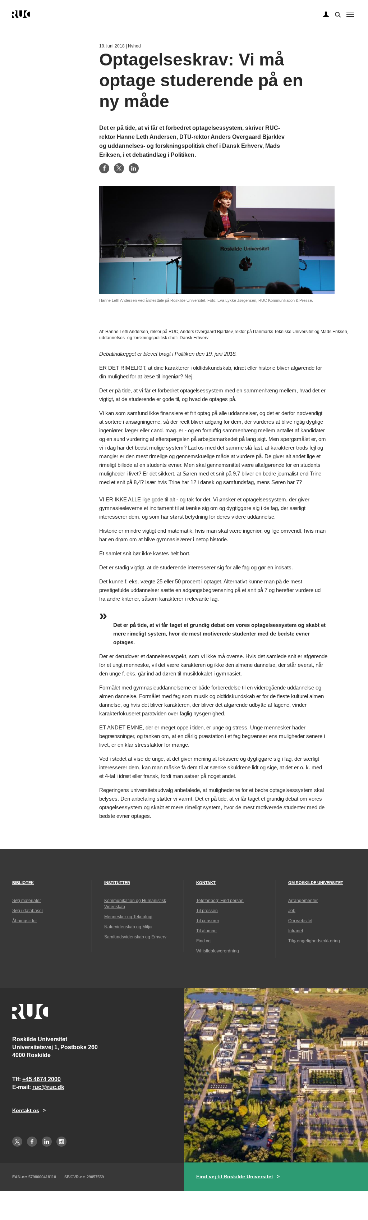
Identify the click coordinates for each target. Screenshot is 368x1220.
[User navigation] (326, 15)
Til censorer (207, 920)
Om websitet (300, 920)
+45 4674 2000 (41, 1079)
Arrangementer (303, 900)
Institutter (117, 882)
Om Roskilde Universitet (315, 882)
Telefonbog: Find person (220, 900)
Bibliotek (23, 882)
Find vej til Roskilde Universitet (234, 1176)
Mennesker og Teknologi (128, 916)
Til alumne (206, 930)
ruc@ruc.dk (48, 1087)
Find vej (204, 940)
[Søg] (337, 14)
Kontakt (206, 882)
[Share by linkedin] (134, 168)
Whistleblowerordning (217, 950)
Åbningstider (24, 920)
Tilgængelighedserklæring (314, 940)
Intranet (295, 930)
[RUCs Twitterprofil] (17, 1142)
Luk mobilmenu (350, 15)
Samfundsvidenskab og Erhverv (135, 936)
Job (291, 910)
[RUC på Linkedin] (47, 1142)
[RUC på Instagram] (61, 1142)
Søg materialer (26, 900)
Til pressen (207, 910)
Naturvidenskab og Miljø (128, 926)
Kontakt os (25, 1110)
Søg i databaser (27, 910)
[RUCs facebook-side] (32, 1142)
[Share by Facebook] (104, 168)
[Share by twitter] (119, 168)
